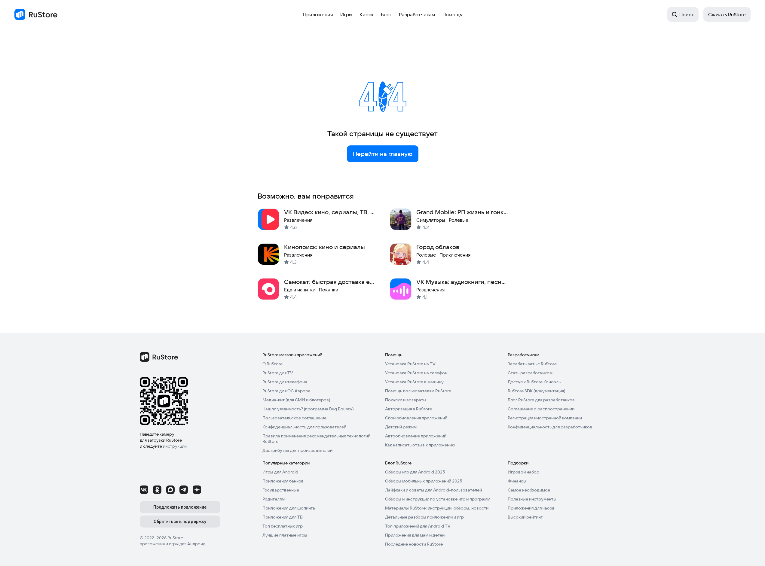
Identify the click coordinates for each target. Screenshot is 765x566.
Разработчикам (417, 14)
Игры (346, 14)
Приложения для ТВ (282, 517)
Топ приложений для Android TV (418, 526)
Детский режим (401, 427)
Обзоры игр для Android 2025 (415, 472)
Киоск (367, 14)
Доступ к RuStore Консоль (534, 382)
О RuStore (272, 364)
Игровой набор (523, 472)
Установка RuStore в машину (414, 382)
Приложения (318, 14)
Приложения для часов (531, 508)
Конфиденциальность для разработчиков (550, 427)
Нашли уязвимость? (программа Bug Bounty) (307, 409)
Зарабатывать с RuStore (532, 364)
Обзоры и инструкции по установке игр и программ (437, 499)
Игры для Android (280, 472)
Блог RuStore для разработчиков (541, 400)
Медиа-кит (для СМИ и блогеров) (296, 400)
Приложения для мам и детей (415, 535)
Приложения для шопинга (288, 508)
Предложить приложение (180, 507)
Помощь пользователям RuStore (418, 391)
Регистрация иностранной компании (545, 418)
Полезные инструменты (532, 499)
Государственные (280, 490)
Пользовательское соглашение (294, 418)
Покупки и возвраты (405, 400)
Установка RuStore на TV (410, 364)
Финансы (517, 481)
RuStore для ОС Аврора (286, 391)
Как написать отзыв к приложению (420, 445)
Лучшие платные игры (284, 535)
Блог (386, 14)
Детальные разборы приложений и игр (424, 517)
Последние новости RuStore (414, 544)
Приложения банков (283, 481)
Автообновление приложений (415, 436)
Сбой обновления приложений (416, 418)
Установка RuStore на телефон (416, 373)
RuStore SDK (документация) (536, 391)
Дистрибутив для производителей (297, 450)
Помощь (452, 14)
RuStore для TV (277, 373)
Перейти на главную (382, 153)
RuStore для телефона (284, 382)
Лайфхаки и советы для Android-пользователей (433, 490)
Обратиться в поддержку (180, 521)
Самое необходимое (529, 490)
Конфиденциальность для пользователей (304, 427)
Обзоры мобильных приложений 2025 (423, 481)
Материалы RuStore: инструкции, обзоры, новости (436, 508)
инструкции (175, 446)
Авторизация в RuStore (408, 409)
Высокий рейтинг (525, 517)
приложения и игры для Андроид (172, 543)
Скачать (727, 14)
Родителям (273, 499)
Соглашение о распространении (541, 409)
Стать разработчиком (530, 373)
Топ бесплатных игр (282, 526)
